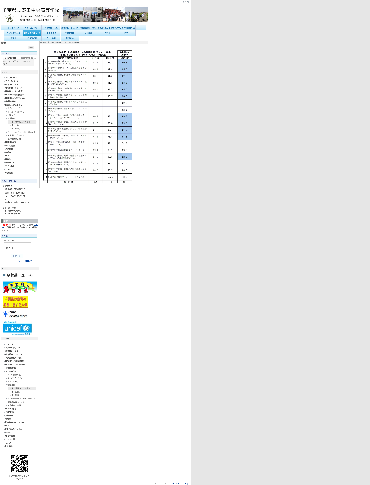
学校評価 (11, 118)
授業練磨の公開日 (15, 139)
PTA (126, 33)
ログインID (9, 240)
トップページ (13, 28)
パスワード (9, 248)
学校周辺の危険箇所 (16, 135)
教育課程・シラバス (69, 28)
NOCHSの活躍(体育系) (107, 28)
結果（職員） (15, 128)
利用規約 (70, 38)
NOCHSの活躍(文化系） (126, 28)
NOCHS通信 (51, 33)
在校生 (107, 33)
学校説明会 (70, 33)
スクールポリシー (32, 28)
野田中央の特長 (14, 108)
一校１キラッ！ (14, 115)
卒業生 (13, 38)
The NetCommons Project (181, 484)
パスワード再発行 (24, 261)
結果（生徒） (15, 125)
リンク (8, 169)
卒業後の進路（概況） (88, 28)
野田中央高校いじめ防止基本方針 (22, 132)
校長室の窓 (32, 38)
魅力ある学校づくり (32, 33)
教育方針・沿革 (51, 28)
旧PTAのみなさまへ (13, 429)
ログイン (186, 2)
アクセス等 (51, 38)
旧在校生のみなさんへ (14, 422)
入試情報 (88, 33)
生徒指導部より (13, 33)
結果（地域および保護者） (21, 122)
